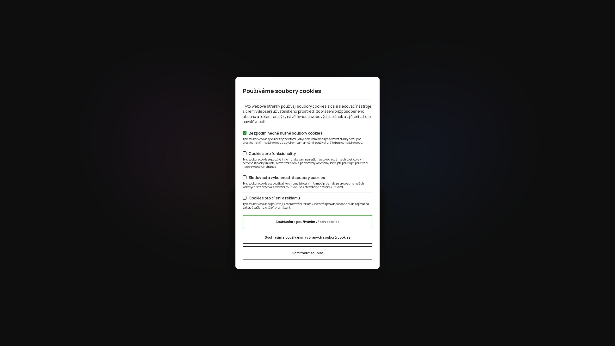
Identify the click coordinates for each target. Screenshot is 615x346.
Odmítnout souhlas (308, 252)
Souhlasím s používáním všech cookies (307, 221)
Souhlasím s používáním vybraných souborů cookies (308, 237)
